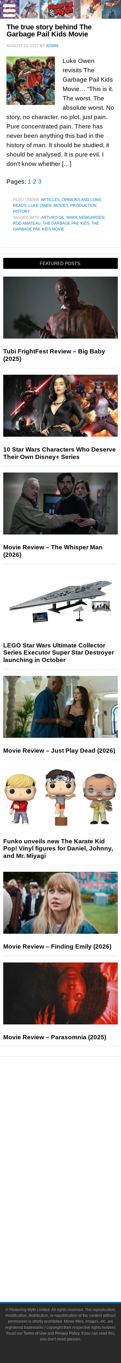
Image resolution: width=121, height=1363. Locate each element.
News (73, 1094)
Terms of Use (35, 1333)
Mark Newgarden (85, 217)
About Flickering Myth (74, 1246)
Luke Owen (40, 205)
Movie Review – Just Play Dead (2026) (59, 750)
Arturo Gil (53, 217)
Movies (61, 205)
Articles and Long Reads (73, 1126)
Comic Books (73, 1192)
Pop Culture (73, 1160)
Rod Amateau (27, 223)
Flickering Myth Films (73, 1226)
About (73, 1237)
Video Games (74, 1203)
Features (73, 1117)
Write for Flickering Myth (73, 1269)
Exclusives (73, 1148)
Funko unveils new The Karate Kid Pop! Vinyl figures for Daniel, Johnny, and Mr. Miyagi (58, 849)
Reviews (74, 1105)
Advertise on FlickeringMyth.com (73, 1258)
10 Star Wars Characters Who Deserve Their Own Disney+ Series (59, 453)
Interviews (73, 1137)
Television (73, 1180)
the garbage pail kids (66, 223)
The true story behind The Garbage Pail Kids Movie (49, 30)
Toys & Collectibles (73, 1214)
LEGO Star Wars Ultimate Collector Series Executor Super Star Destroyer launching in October (58, 653)
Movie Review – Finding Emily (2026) (57, 946)
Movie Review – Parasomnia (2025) (54, 1037)
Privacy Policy (67, 1333)
